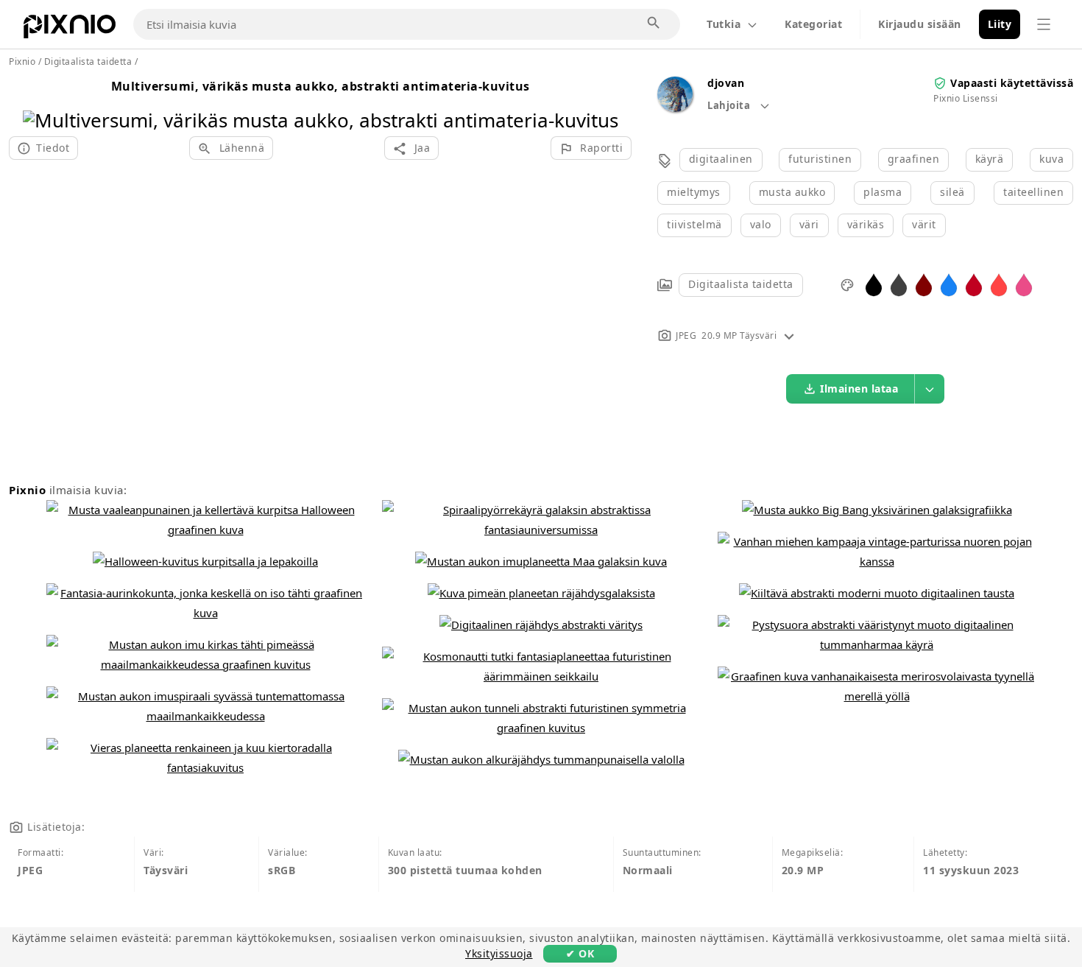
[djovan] (675, 108)
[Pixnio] (70, 29)
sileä (952, 192)
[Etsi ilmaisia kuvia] (654, 24)
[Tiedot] (789, 335)
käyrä (989, 159)
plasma (882, 192)
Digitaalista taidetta (740, 284)
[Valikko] (1043, 24)
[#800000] (923, 284)
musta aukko (792, 192)
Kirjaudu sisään (919, 24)
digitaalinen (721, 159)
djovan (725, 83)
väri (809, 224)
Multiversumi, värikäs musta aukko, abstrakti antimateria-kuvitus (320, 86)
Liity (1000, 24)
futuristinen (820, 159)
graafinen (914, 159)
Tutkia (723, 24)
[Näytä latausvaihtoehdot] (929, 389)
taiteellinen (1033, 192)
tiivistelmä (694, 224)
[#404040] (898, 284)
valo (760, 224)
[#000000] (873, 284)
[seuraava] (601, 101)
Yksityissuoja (499, 953)
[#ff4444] (998, 284)
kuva (1051, 159)
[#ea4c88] (1023, 284)
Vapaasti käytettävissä (1011, 83)
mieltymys (694, 192)
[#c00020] (973, 284)
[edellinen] (39, 101)
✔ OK (580, 953)
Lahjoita (730, 105)
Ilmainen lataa (859, 388)
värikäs (866, 224)
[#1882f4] (948, 284)
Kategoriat (813, 24)
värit (924, 224)
